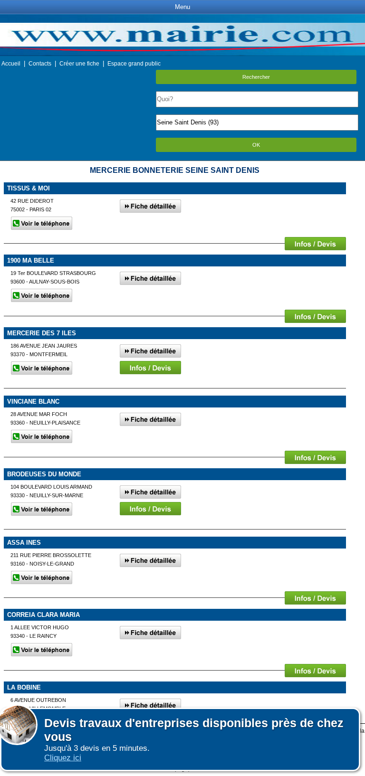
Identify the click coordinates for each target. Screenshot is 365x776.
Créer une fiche (79, 63)
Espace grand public (134, 63)
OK (256, 145)
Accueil (10, 63)
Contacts (40, 63)
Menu (182, 6)
